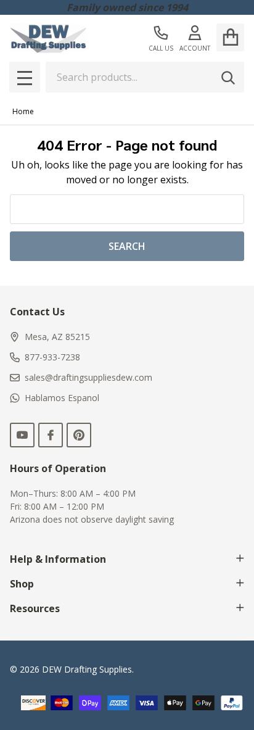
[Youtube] (22, 435)
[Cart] (230, 37)
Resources (35, 608)
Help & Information (58, 559)
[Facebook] (50, 435)
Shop (22, 584)
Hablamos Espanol (62, 398)
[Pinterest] (79, 435)
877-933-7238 (52, 357)
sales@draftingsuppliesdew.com (88, 377)
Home (23, 111)
